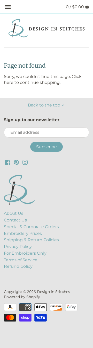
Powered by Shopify (22, 297)
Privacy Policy (18, 246)
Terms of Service (20, 259)
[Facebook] (7, 162)
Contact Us (15, 220)
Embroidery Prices (23, 233)
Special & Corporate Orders (31, 226)
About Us (13, 213)
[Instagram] (25, 162)
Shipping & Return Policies (31, 239)
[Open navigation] (8, 7)
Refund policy (18, 266)
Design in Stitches (53, 291)
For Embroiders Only (25, 253)
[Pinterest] (16, 162)
